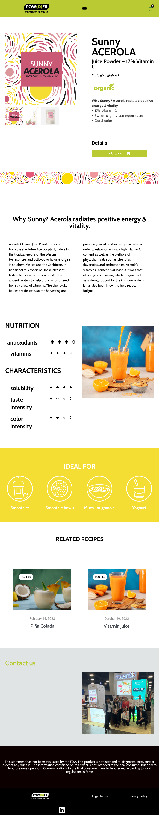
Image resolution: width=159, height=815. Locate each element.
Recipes (26, 577)
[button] (84, 8)
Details (99, 143)
